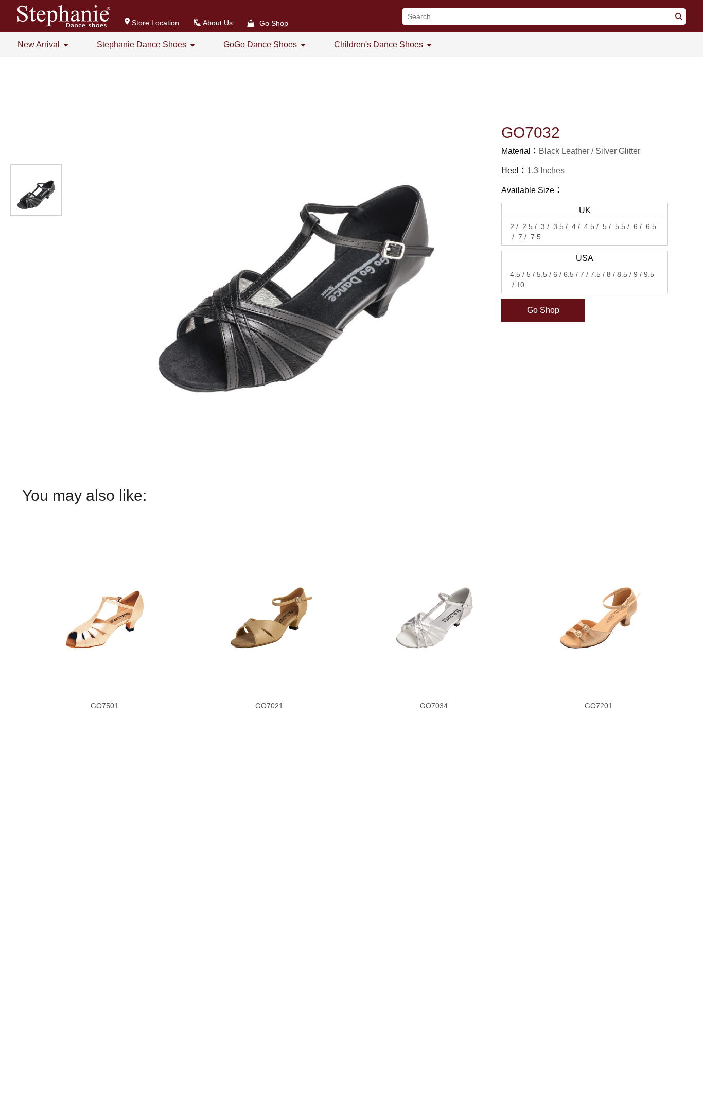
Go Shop (543, 310)
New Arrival (38, 44)
